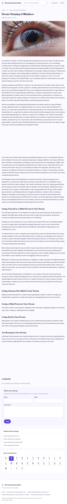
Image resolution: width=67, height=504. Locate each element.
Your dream (7, 405)
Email (35, 397)
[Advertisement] (33, 141)
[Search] (47, 3)
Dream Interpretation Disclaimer (40, 494)
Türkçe (62, 3)
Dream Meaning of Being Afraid (13, 442)
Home (3, 10)
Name (5, 397)
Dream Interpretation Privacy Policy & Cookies (15, 494)
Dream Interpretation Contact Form (38, 492)
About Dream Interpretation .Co (16, 492)
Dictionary (55, 3)
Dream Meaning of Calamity (12, 439)
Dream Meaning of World (11, 445)
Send (7, 421)
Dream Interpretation (13, 3)
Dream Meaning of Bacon (11, 436)
